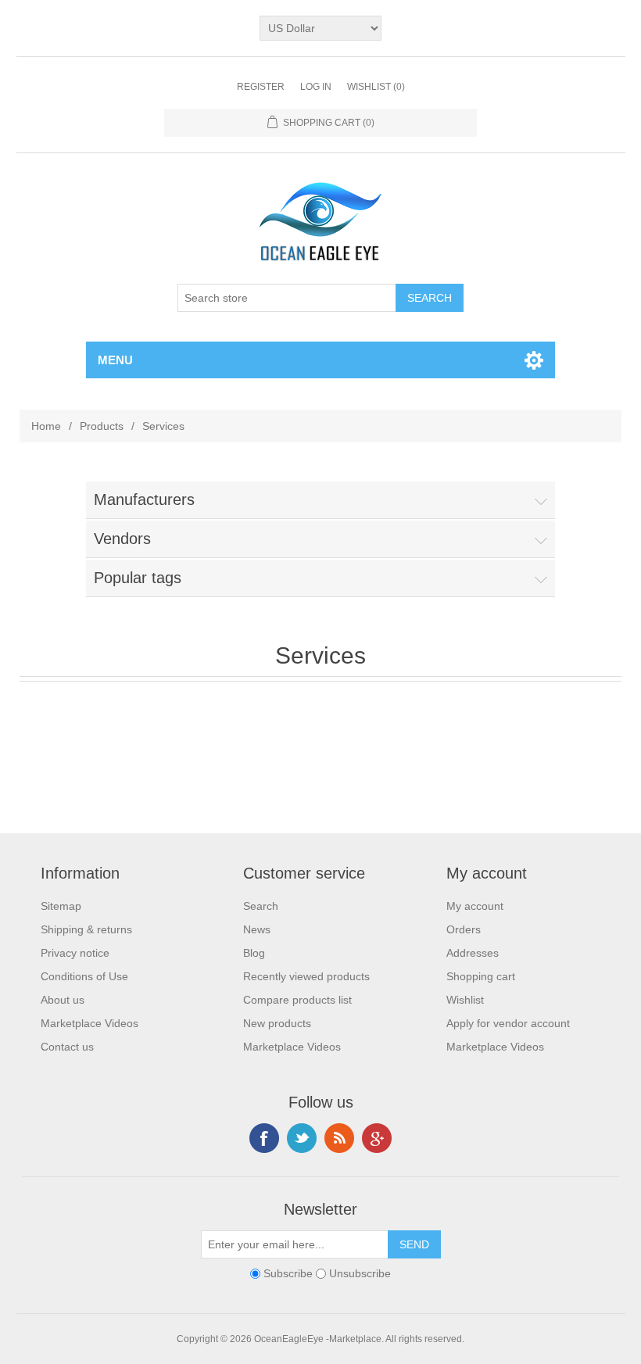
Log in (315, 86)
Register (261, 86)
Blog (254, 953)
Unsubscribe (360, 1273)
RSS (339, 1138)
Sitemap (61, 906)
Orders (463, 929)
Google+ (377, 1138)
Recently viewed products (306, 976)
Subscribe (288, 1273)
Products (102, 426)
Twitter (302, 1138)
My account (474, 906)
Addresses (472, 953)
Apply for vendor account (508, 1023)
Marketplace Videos (89, 1023)
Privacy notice (75, 953)
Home (46, 426)
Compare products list (297, 999)
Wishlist (465, 999)
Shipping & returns (86, 929)
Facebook (264, 1138)
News (256, 929)
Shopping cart (480, 976)
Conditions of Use (84, 976)
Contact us (67, 1046)
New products (277, 1023)
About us (62, 999)
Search (260, 906)
